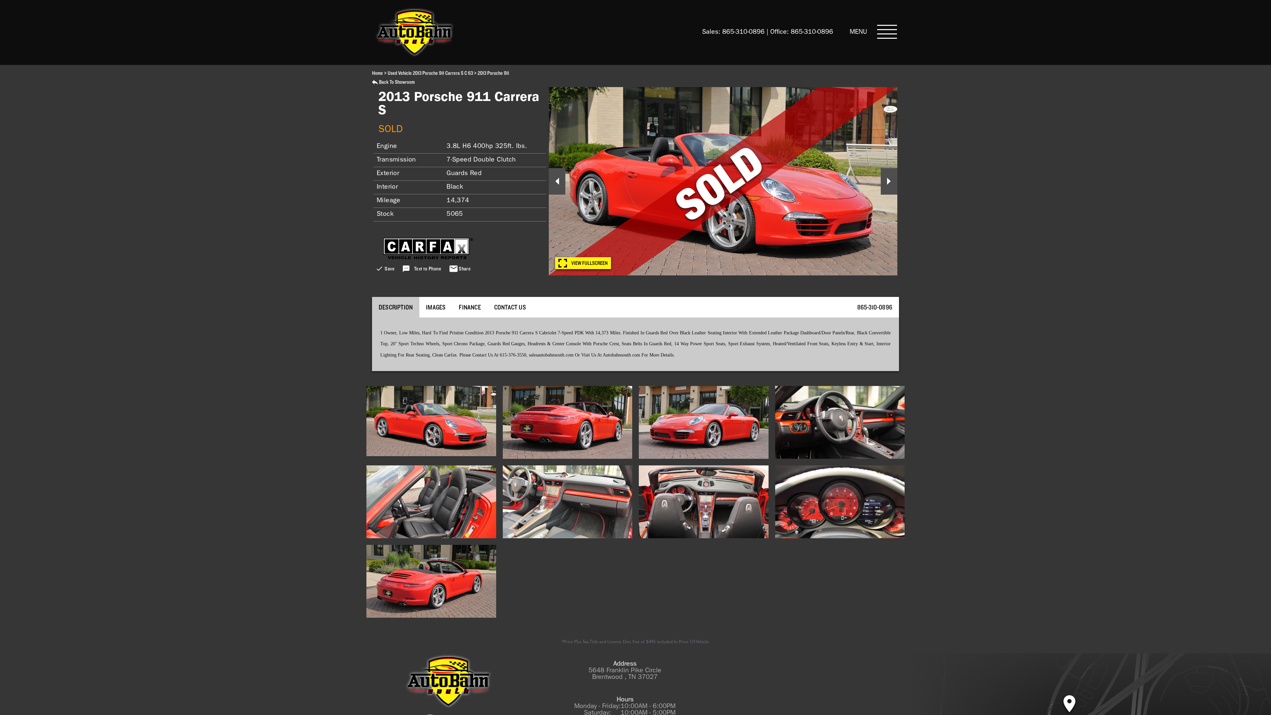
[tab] (395, 307)
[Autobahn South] (448, 681)
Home (377, 73)
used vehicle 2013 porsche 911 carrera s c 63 (430, 73)
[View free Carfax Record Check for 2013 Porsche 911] (428, 257)
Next (889, 181)
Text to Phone (427, 268)
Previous (557, 181)
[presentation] (395, 307)
